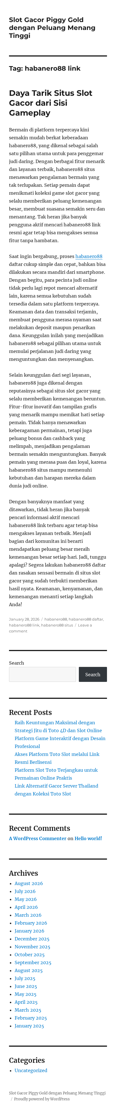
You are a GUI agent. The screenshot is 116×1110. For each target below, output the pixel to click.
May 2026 (26, 899)
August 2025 (29, 970)
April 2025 (26, 1002)
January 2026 (29, 931)
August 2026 (29, 883)
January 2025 (29, 1026)
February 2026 (31, 923)
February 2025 (31, 1018)
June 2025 (26, 986)
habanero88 (88, 256)
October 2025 (30, 954)
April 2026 (26, 907)
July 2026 (25, 891)
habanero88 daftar (86, 619)
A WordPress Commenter (37, 838)
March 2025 (28, 1010)
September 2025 (33, 962)
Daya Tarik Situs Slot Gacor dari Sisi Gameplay (50, 103)
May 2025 (26, 994)
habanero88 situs (57, 625)
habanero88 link (24, 625)
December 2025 (32, 939)
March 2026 (28, 915)
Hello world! (88, 838)
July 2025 (25, 978)
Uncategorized (31, 1070)
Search (16, 663)
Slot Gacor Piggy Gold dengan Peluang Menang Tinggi (52, 28)
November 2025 (32, 946)
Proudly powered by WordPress (42, 1099)
